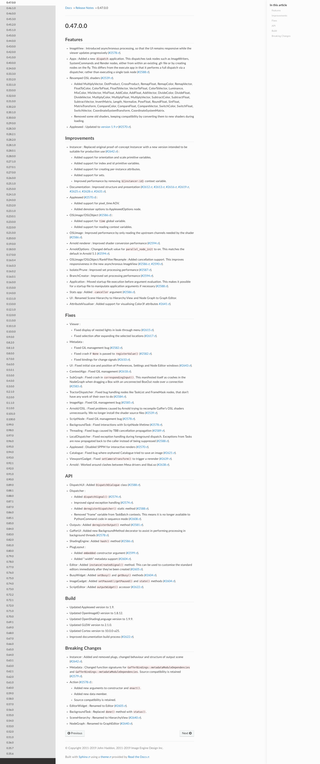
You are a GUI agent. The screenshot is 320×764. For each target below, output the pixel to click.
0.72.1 (10, 600)
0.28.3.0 (11, 128)
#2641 (163, 304)
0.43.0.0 (11, 46)
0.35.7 (10, 748)
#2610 (122, 359)
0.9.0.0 (10, 337)
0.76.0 (10, 572)
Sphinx (83, 756)
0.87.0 (10, 507)
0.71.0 (10, 611)
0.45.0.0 (11, 35)
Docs (68, 7)
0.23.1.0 (11, 211)
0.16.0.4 (11, 260)
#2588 (142, 72)
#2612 (145, 187)
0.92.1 (10, 463)
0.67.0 (10, 638)
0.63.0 (10, 666)
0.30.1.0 (11, 112)
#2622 (136, 587)
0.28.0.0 (11, 156)
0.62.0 (10, 677)
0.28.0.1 (11, 150)
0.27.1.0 (11, 161)
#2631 (98, 191)
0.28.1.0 (11, 145)
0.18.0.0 (11, 249)
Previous (76, 733)
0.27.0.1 (11, 167)
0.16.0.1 (11, 276)
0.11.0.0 (11, 320)
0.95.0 (10, 446)
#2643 (184, 365)
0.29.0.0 (11, 123)
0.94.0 (10, 452)
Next (185, 733)
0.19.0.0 (11, 244)
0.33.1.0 (11, 84)
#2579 (74, 676)
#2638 (162, 464)
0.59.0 (10, 693)
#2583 (74, 386)
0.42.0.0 (11, 52)
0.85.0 (10, 523)
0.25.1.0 (11, 183)
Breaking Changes (281, 36)
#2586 (104, 215)
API (274, 26)
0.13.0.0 (11, 304)
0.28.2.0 (11, 139)
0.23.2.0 (11, 205)
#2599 (131, 553)
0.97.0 (10, 435)
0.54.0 (10, 720)
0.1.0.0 (10, 408)
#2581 (135, 524)
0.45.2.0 (11, 24)
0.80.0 (10, 551)
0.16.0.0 (11, 282)
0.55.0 (10, 715)
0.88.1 (10, 490)
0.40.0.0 (11, 63)
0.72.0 (10, 605)
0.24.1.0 (11, 194)
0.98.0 (10, 430)
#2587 (144, 269)
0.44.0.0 (11, 41)
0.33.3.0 (11, 74)
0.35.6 (10, 753)
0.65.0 (10, 649)
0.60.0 (10, 687)
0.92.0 (10, 468)
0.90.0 (10, 479)
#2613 (158, 187)
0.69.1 (10, 622)
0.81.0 (10, 545)
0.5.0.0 (10, 375)
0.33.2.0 (11, 79)
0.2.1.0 (10, 391)
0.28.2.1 (11, 134)
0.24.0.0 (11, 200)
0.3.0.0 (10, 386)
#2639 (164, 458)
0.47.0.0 (11, 2)
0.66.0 (10, 644)
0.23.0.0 (11, 222)
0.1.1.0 (10, 403)
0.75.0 (10, 578)
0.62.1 (10, 671)
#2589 (157, 430)
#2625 (74, 191)
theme (105, 756)
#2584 (118, 396)
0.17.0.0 (11, 254)
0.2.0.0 (10, 397)
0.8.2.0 (10, 342)
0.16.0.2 (11, 271)
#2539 (105, 78)
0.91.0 (10, 474)
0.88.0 (10, 496)
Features (276, 10)
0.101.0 (10, 413)
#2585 (126, 402)
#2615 (146, 330)
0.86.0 (10, 512)
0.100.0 (10, 419)
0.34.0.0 (11, 68)
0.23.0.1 (11, 216)
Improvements (279, 16)
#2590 (155, 264)
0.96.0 (10, 441)
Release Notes (85, 7)
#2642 (110, 151)
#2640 (133, 717)
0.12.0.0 (11, 315)
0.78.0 (10, 561)
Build (274, 31)
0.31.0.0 (11, 101)
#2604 (123, 559)
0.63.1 (10, 660)
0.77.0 (10, 567)
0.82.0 (10, 539)
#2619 (182, 187)
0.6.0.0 (10, 364)
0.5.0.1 (10, 370)
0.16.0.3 (11, 265)
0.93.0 (10, 457)
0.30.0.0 (11, 117)
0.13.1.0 (11, 298)
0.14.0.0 (11, 293)
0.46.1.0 (11, 8)
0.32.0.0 (11, 96)
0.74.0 (10, 583)
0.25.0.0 (11, 189)
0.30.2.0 (11, 106)
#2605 (135, 569)
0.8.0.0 (10, 353)
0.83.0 (10, 534)
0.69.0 (10, 627)
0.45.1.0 (11, 30)
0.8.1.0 (10, 348)
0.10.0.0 (11, 331)
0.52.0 (10, 731)
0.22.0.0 (11, 227)
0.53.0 (10, 726)
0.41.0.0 (11, 57)
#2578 (113, 52)
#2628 (86, 191)
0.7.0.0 (10, 359)
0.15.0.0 (11, 287)
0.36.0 (10, 742)
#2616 (170, 187)
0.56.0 (10, 709)
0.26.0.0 (11, 178)
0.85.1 (10, 518)
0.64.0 (10, 655)
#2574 (113, 496)
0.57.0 (10, 704)
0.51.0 (10, 737)
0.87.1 (10, 501)
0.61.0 (10, 682)
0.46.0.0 (11, 13)
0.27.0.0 (11, 172)
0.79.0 (10, 556)
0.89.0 (10, 485)
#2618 (123, 371)
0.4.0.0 (10, 381)
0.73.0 (10, 589)
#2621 (168, 452)
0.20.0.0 (11, 238)
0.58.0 (10, 698)
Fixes (274, 21)
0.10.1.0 (11, 326)
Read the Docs (137, 756)
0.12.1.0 (11, 309)
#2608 (133, 519)
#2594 (152, 243)
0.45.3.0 (11, 19)
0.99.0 (10, 424)
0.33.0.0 (11, 90)
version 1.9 (108, 126)
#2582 (115, 347)
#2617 (149, 336)
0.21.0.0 (11, 232)
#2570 (123, 126)
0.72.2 (10, 594)
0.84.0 (10, 529)
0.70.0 (10, 616)
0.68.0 (10, 633)
